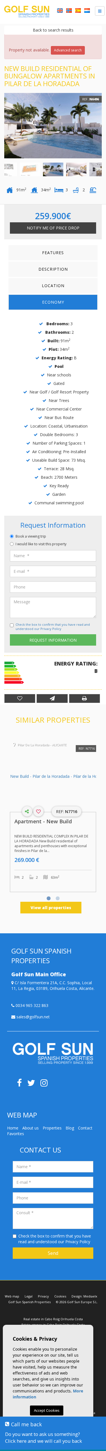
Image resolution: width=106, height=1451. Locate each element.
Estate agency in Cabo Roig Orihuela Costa (53, 1325)
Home (12, 1128)
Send (53, 1253)
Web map (12, 1296)
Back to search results (53, 30)
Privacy (43, 1296)
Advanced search (68, 50)
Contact (85, 1128)
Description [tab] (53, 269)
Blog (70, 1128)
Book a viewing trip (31, 536)
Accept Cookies (46, 1410)
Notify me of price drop (53, 228)
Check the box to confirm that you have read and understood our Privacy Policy (53, 626)
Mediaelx (90, 1296)
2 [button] (57, 899)
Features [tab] (53, 252)
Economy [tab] (53, 302)
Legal (29, 1296)
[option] (53, 125)
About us (30, 1128)
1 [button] (48, 899)
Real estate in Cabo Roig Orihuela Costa (53, 1319)
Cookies (60, 1296)
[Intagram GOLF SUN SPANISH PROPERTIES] (46, 1084)
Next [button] (100, 125)
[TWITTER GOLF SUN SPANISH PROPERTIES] (33, 1084)
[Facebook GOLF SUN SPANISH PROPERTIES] (21, 1084)
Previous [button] (5, 125)
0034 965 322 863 (31, 1005)
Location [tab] (53, 285)
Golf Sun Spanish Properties (29, 1302)
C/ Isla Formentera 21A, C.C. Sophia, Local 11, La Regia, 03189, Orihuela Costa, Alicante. (52, 985)
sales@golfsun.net (32, 1016)
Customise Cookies (47, 1426)
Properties (52, 1128)
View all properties (51, 907)
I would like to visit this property (41, 544)
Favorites (15, 1133)
